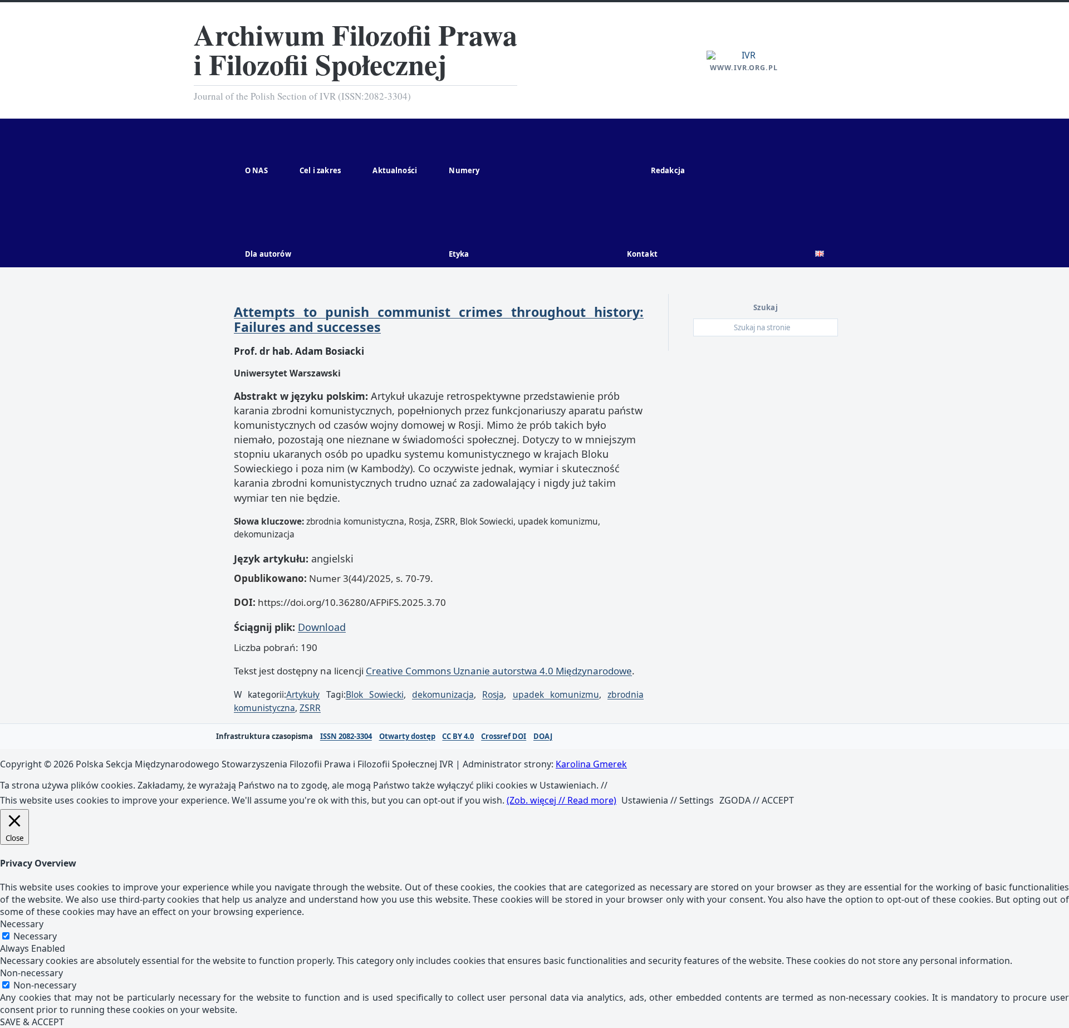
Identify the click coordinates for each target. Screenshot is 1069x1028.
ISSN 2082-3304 (346, 736)
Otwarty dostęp (407, 736)
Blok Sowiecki (375, 694)
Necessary (35, 936)
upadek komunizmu (556, 694)
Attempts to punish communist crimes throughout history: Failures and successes (439, 319)
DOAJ (542, 736)
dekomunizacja (443, 694)
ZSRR (310, 708)
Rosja (493, 694)
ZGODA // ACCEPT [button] (756, 800)
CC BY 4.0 (458, 736)
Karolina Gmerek (591, 764)
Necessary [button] (21, 924)
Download (322, 627)
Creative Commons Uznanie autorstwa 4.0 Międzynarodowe (499, 670)
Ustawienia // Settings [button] (667, 800)
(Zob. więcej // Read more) (561, 800)
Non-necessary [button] (31, 973)
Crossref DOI (503, 736)
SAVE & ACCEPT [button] (32, 1022)
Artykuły (303, 694)
